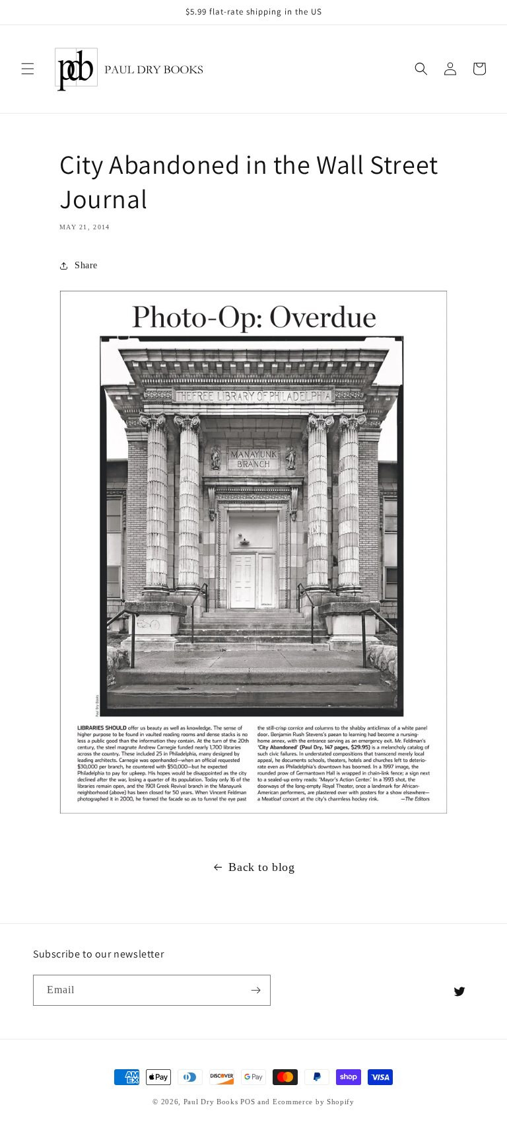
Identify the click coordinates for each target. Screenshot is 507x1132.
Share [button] (86, 265)
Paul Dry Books (211, 1102)
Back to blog (261, 867)
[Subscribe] (255, 990)
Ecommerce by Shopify (314, 1102)
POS (247, 1102)
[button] (27, 68)
